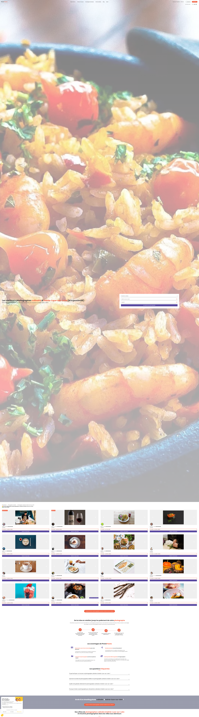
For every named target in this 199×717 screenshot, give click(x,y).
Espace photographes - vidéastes (178, 1)
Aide (107, 1)
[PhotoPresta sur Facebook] (192, 4)
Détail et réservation (26, 531)
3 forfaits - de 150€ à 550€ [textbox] (155, 602)
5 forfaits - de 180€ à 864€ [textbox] (106, 553)
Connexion (188, 1)
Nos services (73, 1)
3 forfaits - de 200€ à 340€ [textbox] (8, 578)
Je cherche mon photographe (149, 305)
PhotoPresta (4, 504)
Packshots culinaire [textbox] (124, 295)
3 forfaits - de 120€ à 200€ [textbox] (7, 553)
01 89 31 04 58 (188, 4)
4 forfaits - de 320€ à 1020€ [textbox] (8, 602)
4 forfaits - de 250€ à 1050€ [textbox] (106, 578)
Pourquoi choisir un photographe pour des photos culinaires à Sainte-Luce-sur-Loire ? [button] (91, 689)
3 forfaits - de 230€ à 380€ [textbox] (8, 529)
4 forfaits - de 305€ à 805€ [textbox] (155, 578)
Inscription (194, 1)
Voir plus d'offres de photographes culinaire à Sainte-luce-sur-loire (99, 611)
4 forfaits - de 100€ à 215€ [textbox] (56, 578)
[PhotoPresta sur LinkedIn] (196, 4)
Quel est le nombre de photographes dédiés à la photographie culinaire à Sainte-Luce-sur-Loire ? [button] (94, 678)
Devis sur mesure (80, 1)
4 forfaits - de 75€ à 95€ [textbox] (105, 529)
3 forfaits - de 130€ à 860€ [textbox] (155, 529)
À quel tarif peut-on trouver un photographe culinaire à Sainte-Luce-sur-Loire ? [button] (89, 673)
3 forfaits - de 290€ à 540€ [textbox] (57, 553)
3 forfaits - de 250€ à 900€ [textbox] (155, 553)
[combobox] (149, 296)
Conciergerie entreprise (89, 1)
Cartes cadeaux (98, 1)
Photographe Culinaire (12, 504)
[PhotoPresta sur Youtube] (195, 4)
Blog (103, 1)
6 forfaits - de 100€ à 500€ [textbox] (57, 529)
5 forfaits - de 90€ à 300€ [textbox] (106, 602)
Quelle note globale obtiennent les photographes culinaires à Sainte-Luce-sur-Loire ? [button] (91, 684)
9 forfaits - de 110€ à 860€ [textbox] (57, 602)
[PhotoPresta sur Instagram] (193, 4)
